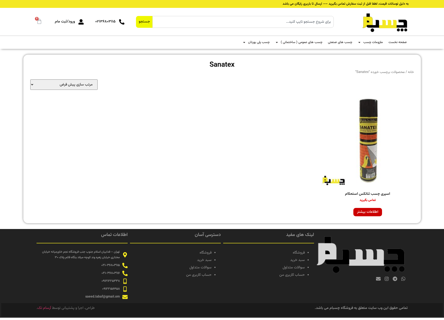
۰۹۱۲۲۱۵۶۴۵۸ (111, 289)
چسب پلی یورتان (259, 42)
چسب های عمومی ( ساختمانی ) (301, 42)
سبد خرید (297, 260)
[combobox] (243, 22)
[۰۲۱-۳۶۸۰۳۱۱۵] (125, 265)
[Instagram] (386, 279)
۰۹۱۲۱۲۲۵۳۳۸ (111, 281)
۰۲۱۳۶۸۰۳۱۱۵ (105, 22)
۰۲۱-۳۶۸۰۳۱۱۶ (111, 273)
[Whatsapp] (403, 279)
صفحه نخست (397, 42)
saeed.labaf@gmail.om (102, 296)
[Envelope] (378, 279)
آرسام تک (44, 308)
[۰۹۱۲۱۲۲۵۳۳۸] (125, 281)
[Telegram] (395, 279)
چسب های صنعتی (340, 42)
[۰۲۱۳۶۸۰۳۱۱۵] (121, 22)
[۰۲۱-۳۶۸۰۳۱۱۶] (125, 273)
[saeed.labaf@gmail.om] (125, 297)
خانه (411, 72)
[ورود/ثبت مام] (81, 22)
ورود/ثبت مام (65, 22)
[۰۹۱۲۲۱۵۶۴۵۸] (125, 289)
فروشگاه (299, 253)
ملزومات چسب (373, 42)
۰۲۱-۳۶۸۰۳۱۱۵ (110, 265)
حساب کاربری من (292, 275)
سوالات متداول (294, 267)
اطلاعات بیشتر (367, 212)
